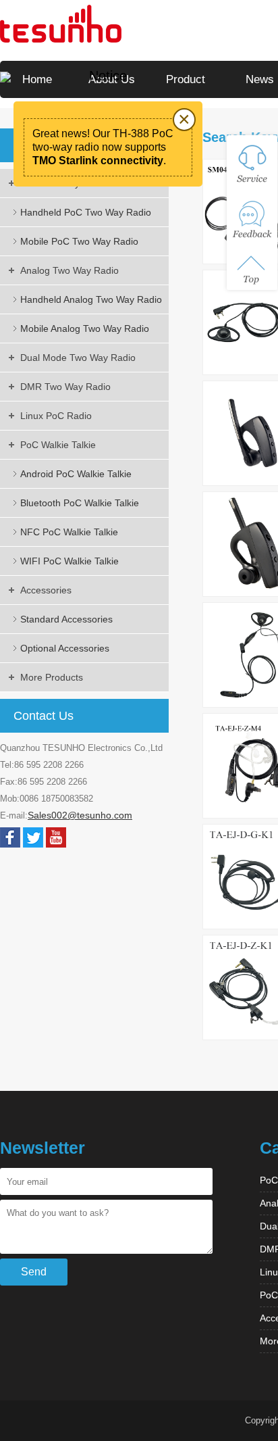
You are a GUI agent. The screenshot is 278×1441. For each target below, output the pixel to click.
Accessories (46, 590)
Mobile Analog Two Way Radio (84, 328)
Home (37, 79)
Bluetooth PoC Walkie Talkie (79, 502)
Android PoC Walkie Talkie (76, 473)
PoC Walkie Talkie (58, 444)
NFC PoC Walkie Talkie (69, 532)
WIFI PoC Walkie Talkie (69, 561)
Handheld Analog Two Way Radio (91, 299)
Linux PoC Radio (56, 415)
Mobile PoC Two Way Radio (79, 241)
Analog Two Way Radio (69, 270)
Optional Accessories (64, 648)
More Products (51, 677)
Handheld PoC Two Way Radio (85, 212)
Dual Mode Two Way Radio (78, 357)
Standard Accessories (66, 619)
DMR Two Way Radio (65, 386)
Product (185, 79)
